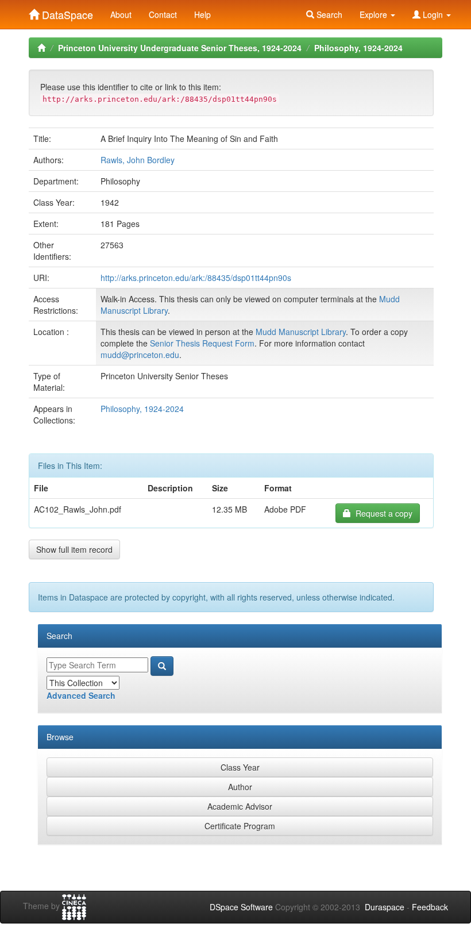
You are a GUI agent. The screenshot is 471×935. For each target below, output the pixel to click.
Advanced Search (81, 695)
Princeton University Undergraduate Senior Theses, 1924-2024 (180, 47)
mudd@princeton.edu (140, 354)
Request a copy (381, 513)
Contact (163, 14)
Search (328, 14)
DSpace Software (241, 907)
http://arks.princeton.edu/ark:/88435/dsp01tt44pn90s (196, 277)
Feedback (430, 907)
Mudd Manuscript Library (301, 331)
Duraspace (384, 907)
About (121, 14)
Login (432, 14)
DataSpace (66, 12)
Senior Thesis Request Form (202, 343)
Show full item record (74, 549)
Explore (374, 14)
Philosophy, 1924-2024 (358, 47)
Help (202, 14)
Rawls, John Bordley (138, 160)
